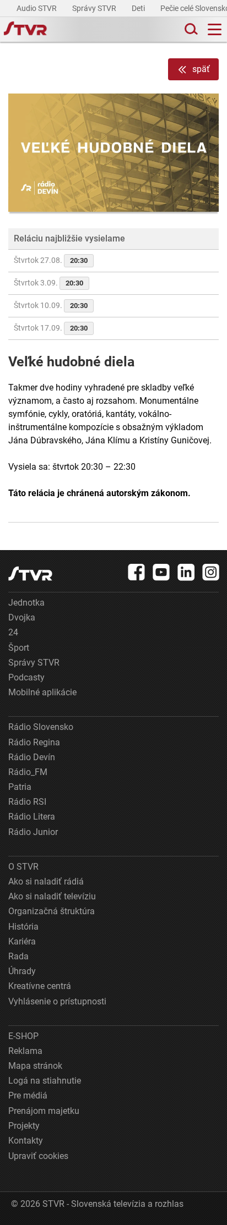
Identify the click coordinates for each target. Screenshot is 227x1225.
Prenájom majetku (43, 1111)
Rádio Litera (31, 816)
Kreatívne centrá (39, 986)
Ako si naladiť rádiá (46, 881)
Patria (19, 787)
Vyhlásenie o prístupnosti (57, 1001)
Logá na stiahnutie (44, 1080)
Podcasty (26, 677)
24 (13, 632)
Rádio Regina (34, 742)
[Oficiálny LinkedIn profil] (186, 572)
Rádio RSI (27, 801)
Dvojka (21, 617)
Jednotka (26, 602)
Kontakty (25, 1140)
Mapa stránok (35, 1066)
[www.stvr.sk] (30, 573)
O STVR (23, 866)
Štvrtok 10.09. (51, 305)
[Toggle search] (190, 29)
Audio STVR (37, 8)
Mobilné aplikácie (42, 692)
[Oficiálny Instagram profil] (211, 572)
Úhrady (22, 971)
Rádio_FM (27, 772)
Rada (18, 956)
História (23, 926)
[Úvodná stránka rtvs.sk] (25, 30)
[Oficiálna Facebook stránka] (137, 572)
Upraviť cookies (38, 1156)
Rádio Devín (31, 757)
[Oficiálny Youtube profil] (161, 572)
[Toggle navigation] (214, 29)
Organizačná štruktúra (51, 911)
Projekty (24, 1125)
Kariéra (22, 941)
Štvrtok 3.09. (48, 282)
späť (201, 69)
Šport (18, 647)
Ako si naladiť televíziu (52, 896)
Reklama (25, 1051)
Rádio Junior (33, 832)
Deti (139, 8)
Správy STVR (95, 8)
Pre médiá (27, 1095)
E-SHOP (23, 1036)
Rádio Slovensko (40, 727)
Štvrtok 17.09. (51, 327)
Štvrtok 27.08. (51, 260)
